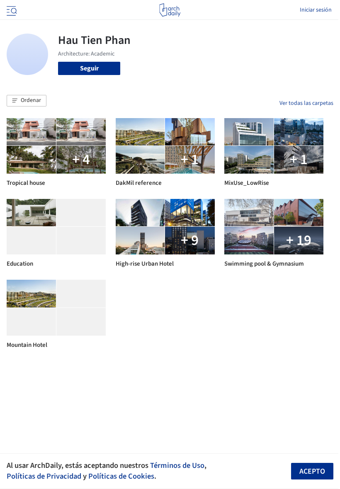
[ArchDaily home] (169, 10)
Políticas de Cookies (121, 476)
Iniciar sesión (316, 10)
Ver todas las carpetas (306, 103)
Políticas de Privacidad (44, 476)
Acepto (312, 471)
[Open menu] (11, 10)
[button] (26, 101)
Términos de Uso (177, 465)
